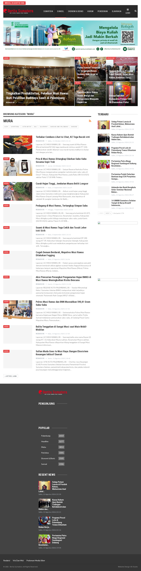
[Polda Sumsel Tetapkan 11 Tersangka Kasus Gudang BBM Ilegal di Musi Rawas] (90, 69)
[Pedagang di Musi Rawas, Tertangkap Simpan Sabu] (17, 213)
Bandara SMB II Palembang (59, 126)
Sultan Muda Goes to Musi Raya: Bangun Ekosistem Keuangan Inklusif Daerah (62, 353)
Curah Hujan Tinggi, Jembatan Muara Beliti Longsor (62, 183)
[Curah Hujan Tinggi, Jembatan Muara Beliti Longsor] (17, 191)
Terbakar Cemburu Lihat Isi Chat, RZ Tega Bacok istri (63, 136)
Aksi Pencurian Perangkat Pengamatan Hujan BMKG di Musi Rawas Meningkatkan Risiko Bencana (63, 279)
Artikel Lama (11, 376)
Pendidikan (103, 11)
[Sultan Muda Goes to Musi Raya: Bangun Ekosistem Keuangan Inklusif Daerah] (17, 359)
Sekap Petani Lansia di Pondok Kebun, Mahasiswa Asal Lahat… (123, 124)
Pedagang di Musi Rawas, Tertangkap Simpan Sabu (62, 205)
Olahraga (116, 11)
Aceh (6, 126)
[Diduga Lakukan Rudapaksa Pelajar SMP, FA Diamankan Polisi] (122, 93)
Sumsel (60, 11)
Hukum (90, 11)
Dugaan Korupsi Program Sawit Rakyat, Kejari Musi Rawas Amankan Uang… (121, 74)
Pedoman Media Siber (35, 560)
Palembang (45, 436)
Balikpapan (43, 126)
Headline (111, 58)
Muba (43, 447)
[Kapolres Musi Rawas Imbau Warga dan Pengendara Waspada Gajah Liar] (90, 93)
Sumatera (48, 11)
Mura (6, 58)
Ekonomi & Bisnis (75, 11)
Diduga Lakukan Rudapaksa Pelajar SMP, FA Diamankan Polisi (120, 99)
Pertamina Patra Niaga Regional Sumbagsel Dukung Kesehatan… (123, 163)
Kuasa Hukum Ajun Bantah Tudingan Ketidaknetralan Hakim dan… (122, 137)
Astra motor (26, 126)
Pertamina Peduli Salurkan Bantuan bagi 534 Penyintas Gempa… (123, 176)
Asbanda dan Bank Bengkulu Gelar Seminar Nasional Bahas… (123, 189)
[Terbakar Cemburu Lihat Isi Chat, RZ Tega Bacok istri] (17, 144)
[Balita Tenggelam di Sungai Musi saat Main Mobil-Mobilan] (17, 334)
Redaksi (6, 560)
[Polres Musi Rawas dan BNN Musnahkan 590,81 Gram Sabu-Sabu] (17, 309)
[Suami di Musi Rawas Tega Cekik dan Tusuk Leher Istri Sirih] (17, 235)
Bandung (74, 126)
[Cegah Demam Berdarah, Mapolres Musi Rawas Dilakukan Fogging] (17, 260)
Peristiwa (45, 453)
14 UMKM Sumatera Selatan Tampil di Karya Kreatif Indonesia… (123, 203)
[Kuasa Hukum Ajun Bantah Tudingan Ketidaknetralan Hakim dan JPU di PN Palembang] (104, 138)
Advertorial (15, 126)
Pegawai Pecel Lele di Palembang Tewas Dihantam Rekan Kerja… (123, 150)
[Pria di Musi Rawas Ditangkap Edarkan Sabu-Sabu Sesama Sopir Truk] (17, 166)
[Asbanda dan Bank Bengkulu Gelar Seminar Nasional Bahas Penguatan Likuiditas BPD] (104, 190)
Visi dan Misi (18, 560)
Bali (35, 126)
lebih (128, 13)
